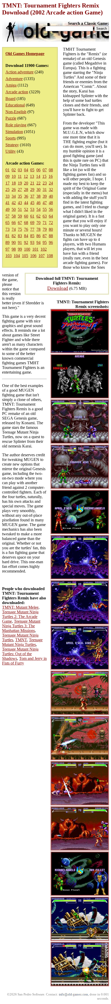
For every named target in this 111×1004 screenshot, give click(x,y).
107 (41, 255)
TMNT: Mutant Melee (20, 607)
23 (45, 183)
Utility (10, 151)
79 (45, 229)
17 (7, 183)
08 (51, 170)
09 (7, 176)
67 (20, 222)
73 (7, 229)
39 (45, 196)
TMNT (21, 640)
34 (14, 196)
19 (20, 183)
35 (20, 196)
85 (32, 236)
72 (51, 222)
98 (14, 249)
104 (17, 255)
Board (10, 98)
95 (45, 242)
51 (20, 209)
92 (26, 242)
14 (38, 176)
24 (51, 183)
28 (26, 189)
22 (38, 183)
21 (32, 183)
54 (38, 209)
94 (38, 242)
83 (20, 236)
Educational (15, 105)
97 (7, 249)
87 (45, 236)
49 (7, 209)
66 (14, 222)
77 (32, 229)
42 (14, 202)
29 (32, 189)
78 (38, 229)
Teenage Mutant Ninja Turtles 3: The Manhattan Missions (21, 626)
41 (7, 202)
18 (14, 183)
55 (45, 209)
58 (14, 216)
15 (44, 176)
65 (7, 222)
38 (38, 196)
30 (38, 189)
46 (38, 202)
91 (20, 242)
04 (26, 170)
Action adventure (19, 72)
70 (38, 222)
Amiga (11, 85)
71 (45, 222)
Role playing (15, 125)
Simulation (14, 131)
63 (45, 216)
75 (20, 229)
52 (26, 209)
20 (26, 183)
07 (45, 170)
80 (51, 229)
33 (7, 196)
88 (51, 236)
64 (51, 216)
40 (51, 196)
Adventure (14, 78)
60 (26, 216)
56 (51, 209)
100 (27, 249)
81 (7, 236)
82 (14, 236)
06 (38, 170)
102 (44, 249)
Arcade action (16, 92)
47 (45, 202)
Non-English (15, 112)
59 (20, 216)
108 (50, 255)
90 (14, 242)
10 (14, 176)
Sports (10, 138)
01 (7, 170)
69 (32, 222)
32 (51, 189)
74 (14, 229)
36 (26, 196)
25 (7, 189)
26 (14, 189)
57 (7, 216)
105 (25, 255)
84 (26, 236)
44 (26, 202)
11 (20, 176)
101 (35, 249)
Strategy (12, 145)
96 (51, 242)
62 (38, 216)
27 (20, 189)
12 (26, 176)
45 (32, 202)
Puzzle (10, 118)
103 (8, 255)
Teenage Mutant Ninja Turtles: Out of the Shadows (20, 654)
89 (7, 242)
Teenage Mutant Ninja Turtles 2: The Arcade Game (20, 616)
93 (32, 242)
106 (33, 255)
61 (32, 216)
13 (32, 176)
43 (20, 202)
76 (26, 229)
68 (26, 222)
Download (57, 288)
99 (20, 249)
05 (32, 170)
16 (51, 176)
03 (20, 170)
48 (51, 202)
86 (38, 236)
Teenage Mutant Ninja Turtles (22, 642)
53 (32, 209)
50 (14, 209)
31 (45, 189)
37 (32, 196)
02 (14, 170)
